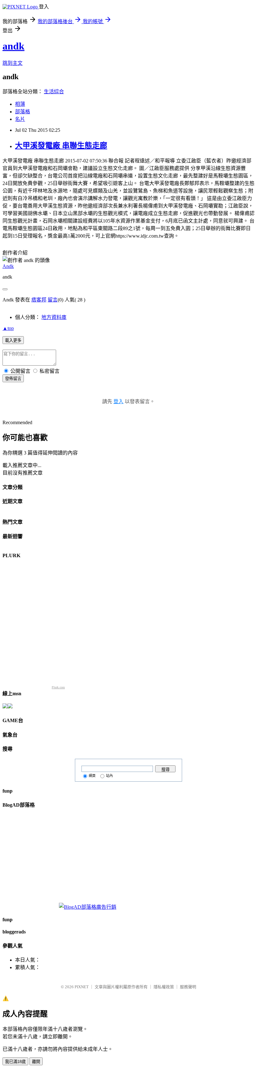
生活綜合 (54, 91)
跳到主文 (13, 63)
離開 (36, 1061)
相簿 (20, 104)
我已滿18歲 (15, 1061)
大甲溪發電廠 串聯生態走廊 (61, 145)
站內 (109, 776)
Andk (8, 266)
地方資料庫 (53, 317)
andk (13, 46)
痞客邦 (38, 299)
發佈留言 (13, 378)
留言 (53, 299)
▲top (8, 328)
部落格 (22, 111)
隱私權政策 (164, 986)
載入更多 (13, 340)
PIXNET (82, 986)
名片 (20, 119)
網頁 (92, 776)
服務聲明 (188, 986)
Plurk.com (58, 687)
